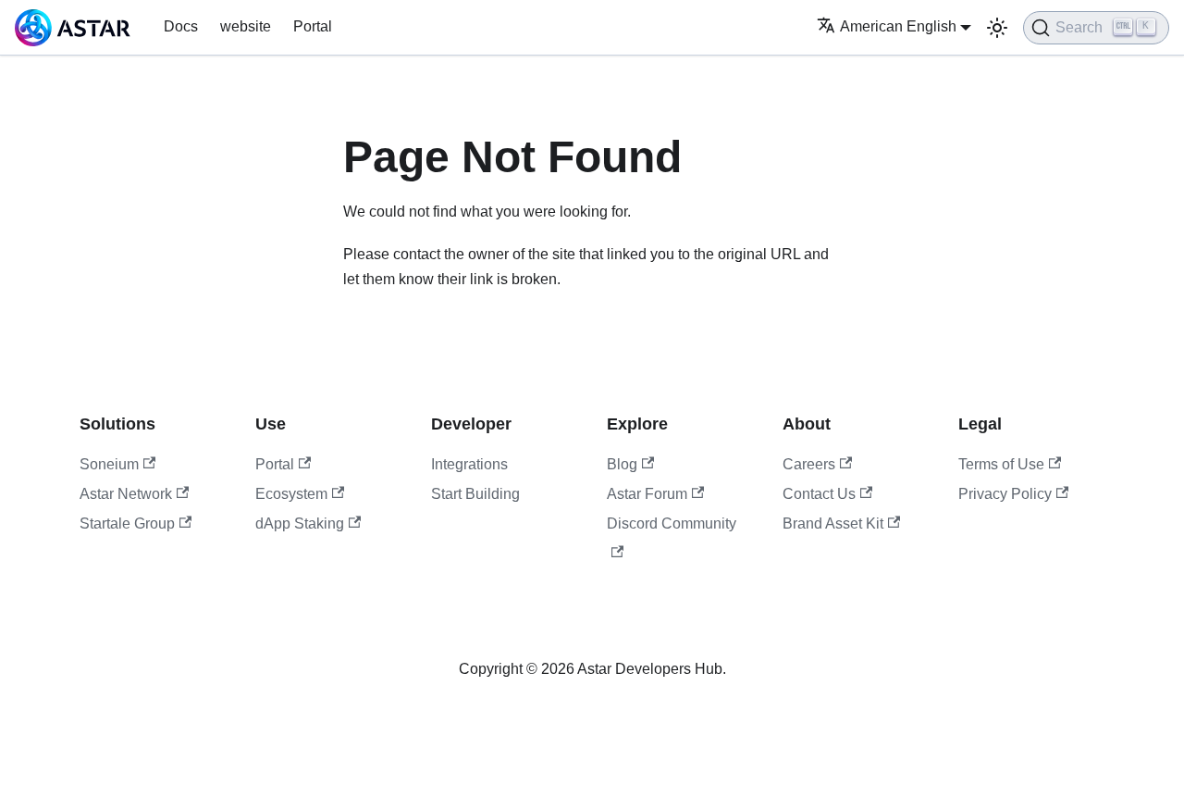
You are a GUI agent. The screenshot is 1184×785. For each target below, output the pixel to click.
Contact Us (819, 494)
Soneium (109, 464)
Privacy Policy (1005, 494)
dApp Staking (299, 523)
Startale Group (127, 523)
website (245, 26)
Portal (312, 26)
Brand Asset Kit (833, 523)
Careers (809, 464)
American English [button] (898, 26)
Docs (181, 26)
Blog (622, 464)
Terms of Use (1001, 464)
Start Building (475, 494)
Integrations (469, 464)
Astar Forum (647, 494)
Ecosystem (291, 494)
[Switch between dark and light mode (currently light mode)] (997, 28)
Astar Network (126, 494)
